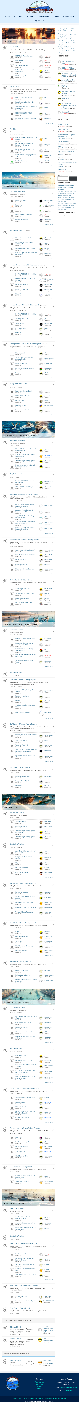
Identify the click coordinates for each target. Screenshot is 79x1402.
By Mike (46, 328)
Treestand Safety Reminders (24, 912)
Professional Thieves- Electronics (25, 118)
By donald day (47, 1056)
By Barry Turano (48, 826)
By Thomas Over (48, 941)
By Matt (46, 373)
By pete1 (46, 113)
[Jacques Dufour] (40, 1342)
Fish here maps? (20, 76)
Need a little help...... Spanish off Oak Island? (68, 74)
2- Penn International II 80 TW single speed (24, 481)
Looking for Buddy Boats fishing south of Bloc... (25, 1176)
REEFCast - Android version (24, 56)
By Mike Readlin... (48, 569)
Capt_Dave (66, 64)
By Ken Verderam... (49, 1065)
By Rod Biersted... (48, 455)
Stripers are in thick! (21, 1027)
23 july (17, 932)
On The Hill (14, 46)
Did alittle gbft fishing (21, 1146)
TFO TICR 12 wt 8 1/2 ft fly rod (24, 487)
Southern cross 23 (21, 826)
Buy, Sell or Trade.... (17, 230)
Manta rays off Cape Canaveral (24, 569)
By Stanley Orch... (48, 781)
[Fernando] (40, 1332)
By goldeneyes (48, 368)
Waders (17, 701)
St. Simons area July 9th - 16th (24, 593)
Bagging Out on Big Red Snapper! (25, 781)
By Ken (45, 1142)
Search (59, 175)
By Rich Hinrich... (48, 588)
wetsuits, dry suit (20, 400)
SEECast (30, 16)
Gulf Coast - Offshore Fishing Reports (23, 724)
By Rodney (47, 71)
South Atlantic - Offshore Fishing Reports (24, 539)
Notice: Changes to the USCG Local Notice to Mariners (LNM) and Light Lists (66, 43)
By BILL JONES (48, 712)
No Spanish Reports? (21, 284)
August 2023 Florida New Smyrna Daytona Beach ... (25, 516)
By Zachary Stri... (48, 756)
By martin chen (48, 1022)
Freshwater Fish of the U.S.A (24, 902)
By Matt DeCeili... (48, 219)
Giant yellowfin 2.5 (21, 1296)
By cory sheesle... (48, 550)
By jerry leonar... (48, 857)
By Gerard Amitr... (48, 907)
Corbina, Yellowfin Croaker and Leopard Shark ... (24, 1259)
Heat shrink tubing (20, 1056)
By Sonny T (47, 701)
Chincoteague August (22, 936)
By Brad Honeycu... (49, 559)
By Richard (47, 1228)
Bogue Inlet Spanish (21, 289)
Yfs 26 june (18, 941)
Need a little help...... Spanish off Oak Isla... (25, 279)
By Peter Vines (47, 155)
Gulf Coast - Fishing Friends (20, 767)
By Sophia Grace (48, 950)
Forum (56, 16)
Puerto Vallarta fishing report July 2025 (25, 155)
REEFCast (18, 16)
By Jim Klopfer (47, 706)
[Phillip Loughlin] (40, 1364)
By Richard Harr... (48, 200)
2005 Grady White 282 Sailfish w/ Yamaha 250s (25, 852)
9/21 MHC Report (20, 328)
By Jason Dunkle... (48, 975)
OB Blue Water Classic (22, 1117)
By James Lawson (48, 980)
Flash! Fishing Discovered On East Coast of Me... (26, 1228)
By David (46, 243)
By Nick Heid (47, 1217)
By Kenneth (47, 564)
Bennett (65, 81)
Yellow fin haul (19, 323)
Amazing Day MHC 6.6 (22, 319)
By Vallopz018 (47, 1097)
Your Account (39, 1382)
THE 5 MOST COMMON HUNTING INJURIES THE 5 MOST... (26, 750)
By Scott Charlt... (48, 696)
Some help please (20, 821)
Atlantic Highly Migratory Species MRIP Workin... (25, 831)
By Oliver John (47, 450)
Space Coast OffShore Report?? (25, 550)
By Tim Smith (47, 897)
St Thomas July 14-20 (22, 598)
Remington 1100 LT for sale (23, 1060)
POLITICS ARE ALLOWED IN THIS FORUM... (26, 138)
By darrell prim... (48, 1156)
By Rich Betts (47, 1102)
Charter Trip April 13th (22, 970)
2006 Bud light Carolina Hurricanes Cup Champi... (26, 253)
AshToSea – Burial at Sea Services (55, 1398)
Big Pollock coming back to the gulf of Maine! (26, 1017)
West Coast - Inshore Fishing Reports (23, 1243)
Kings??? (18, 294)
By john (46, 107)
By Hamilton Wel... (48, 1077)
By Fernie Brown (48, 410)
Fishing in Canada (20, 1107)
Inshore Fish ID (15, 1338)
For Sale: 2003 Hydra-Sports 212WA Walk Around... (24, 243)
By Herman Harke (48, 238)
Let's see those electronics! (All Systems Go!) (68, 105)
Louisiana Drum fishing (22, 696)
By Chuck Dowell (48, 405)
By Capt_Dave (47, 56)
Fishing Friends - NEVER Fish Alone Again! (25, 343)
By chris (46, 1176)
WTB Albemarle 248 (21, 868)
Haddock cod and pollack (23, 1142)
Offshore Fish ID (15, 1327)
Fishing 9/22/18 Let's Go (22, 975)
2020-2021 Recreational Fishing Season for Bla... (25, 455)
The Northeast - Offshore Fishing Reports (25, 1128)
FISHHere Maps (43, 16)
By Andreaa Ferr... (48, 1060)
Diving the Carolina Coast (19, 383)
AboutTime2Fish (67, 87)
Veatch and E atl (20, 1151)
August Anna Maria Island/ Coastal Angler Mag (26, 735)
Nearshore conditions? (22, 410)
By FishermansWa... (49, 358)
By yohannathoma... (49, 691)
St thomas (18, 786)
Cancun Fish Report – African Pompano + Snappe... (24, 144)
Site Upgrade (19, 61)
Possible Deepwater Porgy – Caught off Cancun (48, 1328)
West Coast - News (17, 1208)
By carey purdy (48, 902)
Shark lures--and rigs (21, 1156)
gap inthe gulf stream (21, 564)
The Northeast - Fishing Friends (21, 1166)
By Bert (45, 97)
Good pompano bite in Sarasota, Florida (25, 706)
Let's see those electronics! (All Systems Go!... (24, 70)
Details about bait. (20, 1254)
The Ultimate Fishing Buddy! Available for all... (24, 358)
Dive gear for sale (20, 405)
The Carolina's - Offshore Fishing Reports (25, 305)
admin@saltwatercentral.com (68, 1388)
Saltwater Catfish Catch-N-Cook (25, 639)
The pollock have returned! (23, 1032)
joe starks (65, 100)
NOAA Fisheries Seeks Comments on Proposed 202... (25, 449)
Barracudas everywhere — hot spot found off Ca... (24, 150)
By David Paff (47, 461)
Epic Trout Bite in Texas (22, 712)
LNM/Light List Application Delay (67, 47)
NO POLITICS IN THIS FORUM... (25, 274)
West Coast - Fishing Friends (20, 1308)
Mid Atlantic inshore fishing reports (25, 907)
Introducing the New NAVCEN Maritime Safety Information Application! (66, 31)
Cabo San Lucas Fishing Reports (25, 1301)
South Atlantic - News (17, 440)
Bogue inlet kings (20, 200)
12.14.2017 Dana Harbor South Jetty (25, 1269)
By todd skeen (47, 118)
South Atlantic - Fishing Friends (21, 580)
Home (7, 16)
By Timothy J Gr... (48, 936)
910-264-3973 (69, 1391)
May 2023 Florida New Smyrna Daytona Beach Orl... (24, 528)
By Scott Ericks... (48, 603)
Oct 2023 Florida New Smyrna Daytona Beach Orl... (24, 505)
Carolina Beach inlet (21, 219)
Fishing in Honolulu (21, 363)
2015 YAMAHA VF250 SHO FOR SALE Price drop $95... (25, 1071)
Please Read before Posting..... (24, 238)
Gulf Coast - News (16, 629)
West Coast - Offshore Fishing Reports (24, 1285)
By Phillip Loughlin (48, 1363)
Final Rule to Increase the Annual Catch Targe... (25, 655)
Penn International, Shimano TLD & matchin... (25, 1065)
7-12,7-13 (18, 373)
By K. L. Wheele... (48, 1146)
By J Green (47, 867)
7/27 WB (18, 333)
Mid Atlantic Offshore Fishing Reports (23, 922)
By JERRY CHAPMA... (49, 1301)
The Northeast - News (18, 1007)
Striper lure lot (19, 863)
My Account (39, 21)
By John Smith (47, 661)
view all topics (49, 81)
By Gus (45, 649)
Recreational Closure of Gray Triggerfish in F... (24, 649)
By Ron (46, 319)
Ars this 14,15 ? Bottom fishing (24, 368)
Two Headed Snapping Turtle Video (24, 661)
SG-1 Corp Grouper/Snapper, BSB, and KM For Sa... (26, 1077)
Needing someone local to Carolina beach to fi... (26, 980)
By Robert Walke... (48, 776)
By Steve (46, 400)
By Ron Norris (47, 892)
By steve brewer (48, 745)
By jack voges (47, 821)
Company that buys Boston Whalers (23, 857)
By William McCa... (48, 481)
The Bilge (13, 129)
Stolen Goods (14, 86)
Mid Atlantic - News (17, 812)
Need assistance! (20, 559)
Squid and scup (20, 1102)
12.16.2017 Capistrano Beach (24, 1264)
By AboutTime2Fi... (49, 205)
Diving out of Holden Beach (23, 391)
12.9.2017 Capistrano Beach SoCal (26, 1275)
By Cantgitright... (48, 253)
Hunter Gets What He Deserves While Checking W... (25, 1112)
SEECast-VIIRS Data (21, 65)
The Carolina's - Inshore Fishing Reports (24, 265)
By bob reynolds (48, 872)
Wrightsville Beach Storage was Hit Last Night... (26, 107)
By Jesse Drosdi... (48, 396)
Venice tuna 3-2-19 (21, 740)
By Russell (46, 598)
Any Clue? (46, 1338)
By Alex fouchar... (48, 638)
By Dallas (46, 593)
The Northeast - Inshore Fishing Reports (24, 1088)
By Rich (46, 1137)
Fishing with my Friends (22, 776)
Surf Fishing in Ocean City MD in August (25, 897)
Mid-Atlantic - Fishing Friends (20, 961)
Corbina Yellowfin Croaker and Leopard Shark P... (24, 1218)
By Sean (46, 740)
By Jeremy (46, 1264)
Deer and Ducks (15, 1360)
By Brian (46, 863)
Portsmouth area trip (21, 892)
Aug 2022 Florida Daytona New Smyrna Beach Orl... (24, 511)
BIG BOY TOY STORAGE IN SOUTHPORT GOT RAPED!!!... (24, 113)
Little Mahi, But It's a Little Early (24, 555)
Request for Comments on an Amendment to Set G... (24, 644)
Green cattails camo (47, 1361)
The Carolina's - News (18, 191)
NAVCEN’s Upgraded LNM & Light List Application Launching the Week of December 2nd (67, 37)
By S (45, 102)
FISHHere (40, 1389)
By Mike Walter (48, 1032)
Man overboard (20, 353)
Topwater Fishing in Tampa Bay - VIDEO (25, 690)
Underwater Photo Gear (22, 396)
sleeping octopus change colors (25, 1223)
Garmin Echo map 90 (21, 872)
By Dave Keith (47, 1296)
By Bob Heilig (47, 970)
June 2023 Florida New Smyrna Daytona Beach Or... (25, 522)
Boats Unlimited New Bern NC (24, 102)
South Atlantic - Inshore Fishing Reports (24, 494)
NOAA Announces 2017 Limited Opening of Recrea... (25, 466)
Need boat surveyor (21, 161)
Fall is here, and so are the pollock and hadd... (25, 1037)
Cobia (17, 210)
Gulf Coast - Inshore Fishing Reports (23, 679)
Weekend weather (20, 951)
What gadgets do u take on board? (26, 1097)
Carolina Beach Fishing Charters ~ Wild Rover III (28, 1398)
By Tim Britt (47, 294)
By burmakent (47, 391)
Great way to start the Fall (23, 1022)
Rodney (65, 95)
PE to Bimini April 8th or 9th (23, 603)
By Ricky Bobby (48, 1071)
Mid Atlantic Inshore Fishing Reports (23, 883)
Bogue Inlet (18, 205)
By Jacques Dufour (48, 1340)
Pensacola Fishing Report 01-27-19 (25, 756)
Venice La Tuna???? (21, 745)
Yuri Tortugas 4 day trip (22, 589)
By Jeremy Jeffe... (48, 363)
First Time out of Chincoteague (24, 946)
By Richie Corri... (48, 555)
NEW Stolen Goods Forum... (24, 97)
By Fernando (47, 144)
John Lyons (66, 76)
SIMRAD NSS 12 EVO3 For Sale (25, 248)
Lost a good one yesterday (23, 215)
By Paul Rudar (47, 161)
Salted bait (18, 1137)
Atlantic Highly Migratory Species (25, 461)
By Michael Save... (48, 505)
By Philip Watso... (48, 735)
